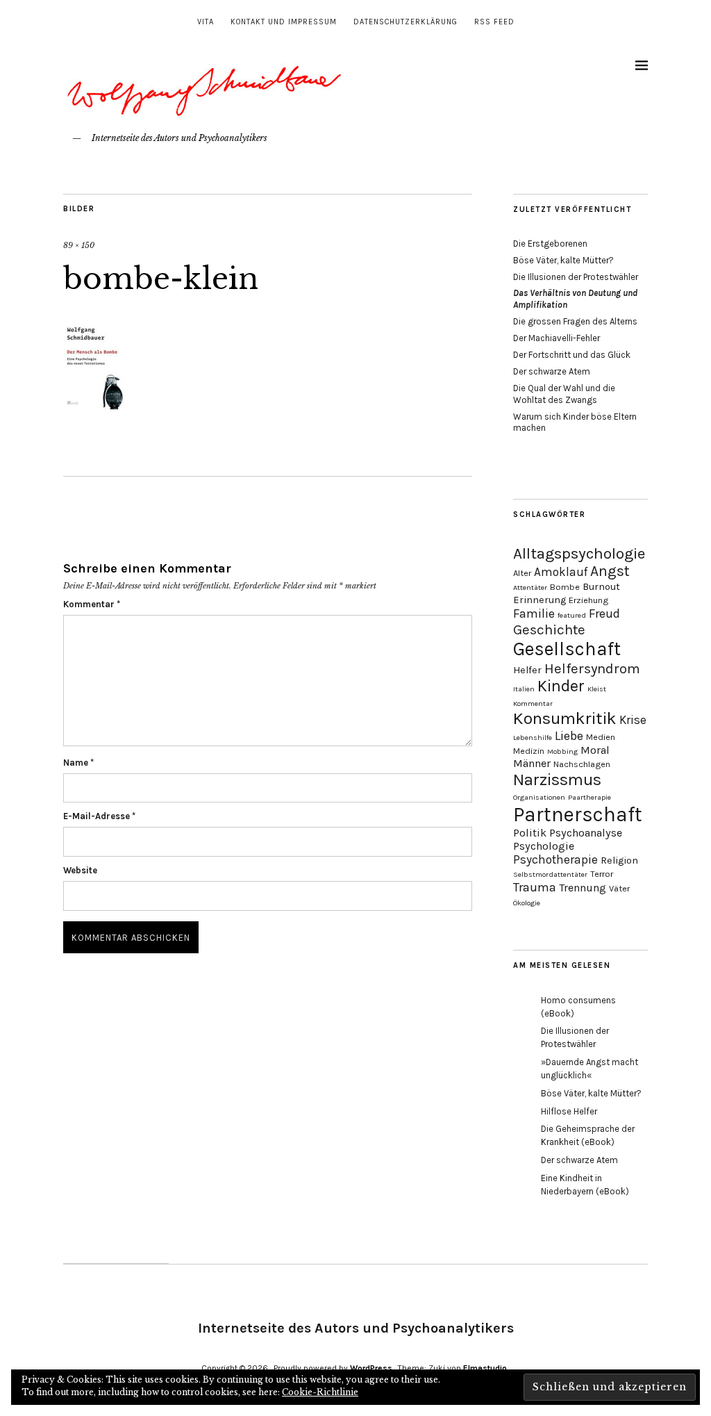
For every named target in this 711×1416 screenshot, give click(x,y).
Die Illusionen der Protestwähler (575, 277)
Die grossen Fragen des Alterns (575, 321)
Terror (601, 873)
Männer (532, 763)
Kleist (596, 688)
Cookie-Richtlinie (320, 1392)
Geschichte (549, 629)
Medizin (528, 751)
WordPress (371, 1368)
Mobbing (562, 751)
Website (80, 870)
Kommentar (91, 604)
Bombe (565, 587)
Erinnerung (539, 600)
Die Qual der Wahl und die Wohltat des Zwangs (564, 394)
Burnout (601, 587)
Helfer (527, 670)
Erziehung (588, 600)
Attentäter (530, 587)
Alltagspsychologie (579, 553)
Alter (522, 573)
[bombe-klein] (94, 410)
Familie (534, 613)
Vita (205, 21)
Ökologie (526, 902)
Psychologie (543, 846)
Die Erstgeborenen (550, 243)
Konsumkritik (565, 718)
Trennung (582, 887)
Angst (610, 571)
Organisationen (539, 797)
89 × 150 (78, 245)
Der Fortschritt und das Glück (571, 354)
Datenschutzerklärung (405, 21)
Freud (604, 613)
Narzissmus (557, 779)
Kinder (561, 686)
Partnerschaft (577, 814)
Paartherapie (589, 797)
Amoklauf (560, 572)
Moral (595, 750)
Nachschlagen (581, 764)
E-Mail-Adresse (99, 816)
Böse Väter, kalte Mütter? (563, 260)
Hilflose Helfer (569, 1111)
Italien (524, 688)
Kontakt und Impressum (284, 21)
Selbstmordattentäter (550, 874)
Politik (529, 832)
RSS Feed (494, 21)
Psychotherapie (555, 859)
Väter (619, 888)
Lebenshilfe (532, 737)
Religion (619, 860)
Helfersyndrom (592, 668)
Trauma (534, 887)
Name (78, 762)
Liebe (569, 735)
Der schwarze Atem (551, 371)
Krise (632, 720)
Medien (600, 737)
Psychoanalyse (585, 832)
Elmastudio (485, 1368)
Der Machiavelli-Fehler (556, 338)
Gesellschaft (567, 649)
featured (572, 615)
